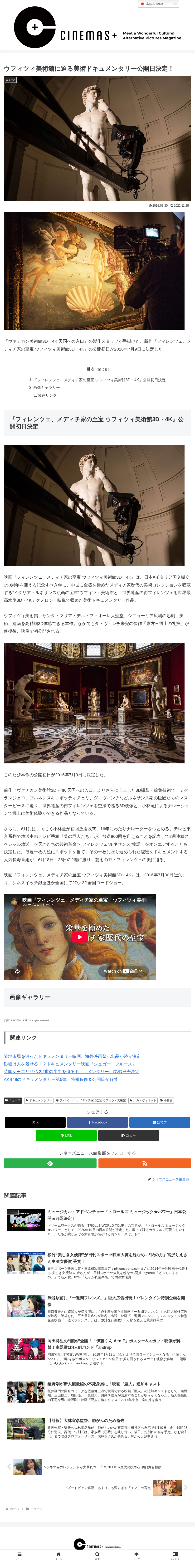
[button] (128, 1135)
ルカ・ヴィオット (144, 1100)
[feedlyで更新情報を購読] (50, 1163)
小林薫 (168, 1100)
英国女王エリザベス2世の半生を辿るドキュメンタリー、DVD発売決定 (71, 1071)
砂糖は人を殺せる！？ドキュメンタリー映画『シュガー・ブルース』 (70, 1064)
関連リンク (47, 395)
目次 (90, 369)
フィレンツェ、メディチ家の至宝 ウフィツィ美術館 (92, 1100)
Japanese (154, 3)
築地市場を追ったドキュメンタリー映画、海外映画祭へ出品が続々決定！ (74, 1056)
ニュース (14, 1100)
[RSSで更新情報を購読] (144, 1163)
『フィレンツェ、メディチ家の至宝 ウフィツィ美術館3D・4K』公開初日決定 (99, 380)
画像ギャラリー (46, 387)
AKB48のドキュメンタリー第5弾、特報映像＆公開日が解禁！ (63, 1079)
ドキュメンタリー (40, 1100)
